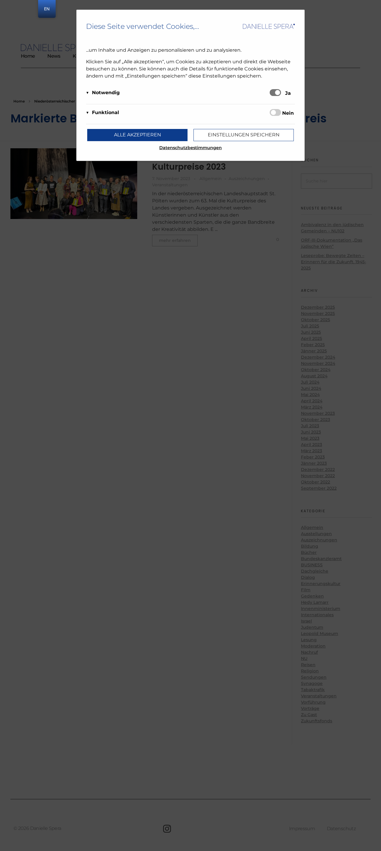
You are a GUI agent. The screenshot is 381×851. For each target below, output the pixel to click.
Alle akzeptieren (137, 135)
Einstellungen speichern (243, 135)
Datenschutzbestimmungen (190, 147)
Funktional (105, 112)
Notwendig (106, 92)
